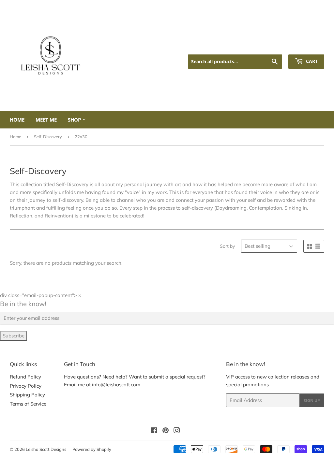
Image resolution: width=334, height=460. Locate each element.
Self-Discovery (48, 136)
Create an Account (305, 46)
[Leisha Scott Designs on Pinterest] (165, 431)
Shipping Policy (27, 395)
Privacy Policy (25, 386)
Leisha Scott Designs (46, 449)
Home (17, 119)
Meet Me (46, 119)
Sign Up (312, 400)
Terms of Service (28, 404)
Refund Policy (25, 377)
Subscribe (13, 336)
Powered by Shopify (91, 449)
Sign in (270, 46)
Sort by (227, 246)
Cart (311, 61)
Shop (75, 119)
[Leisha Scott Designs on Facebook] (154, 431)
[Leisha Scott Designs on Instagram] (177, 431)
